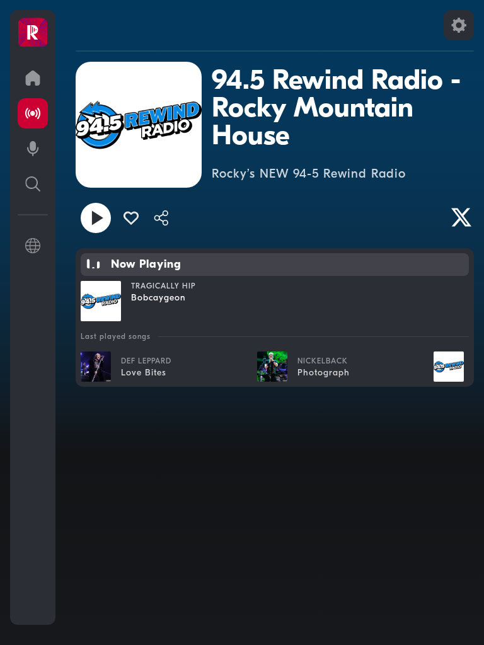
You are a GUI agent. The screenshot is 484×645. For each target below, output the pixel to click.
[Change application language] (33, 246)
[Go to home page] (33, 78)
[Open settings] (459, 25)
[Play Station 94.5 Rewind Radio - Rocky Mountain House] (96, 218)
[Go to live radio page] (33, 113)
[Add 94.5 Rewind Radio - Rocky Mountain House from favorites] (131, 218)
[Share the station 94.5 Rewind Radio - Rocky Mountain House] (161, 218)
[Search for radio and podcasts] (33, 184)
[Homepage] (33, 33)
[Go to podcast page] (33, 149)
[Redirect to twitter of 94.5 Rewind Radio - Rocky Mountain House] (461, 217)
